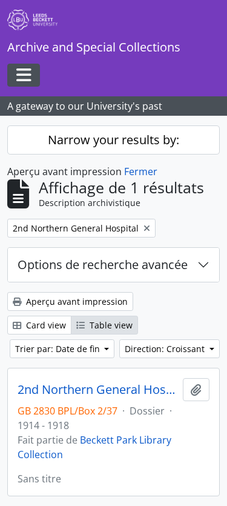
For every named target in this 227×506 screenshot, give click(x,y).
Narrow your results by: (113, 139)
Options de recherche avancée (103, 264)
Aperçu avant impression (76, 301)
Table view (110, 325)
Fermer (140, 171)
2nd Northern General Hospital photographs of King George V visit (98, 389)
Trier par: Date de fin (58, 349)
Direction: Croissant (166, 349)
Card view (45, 325)
